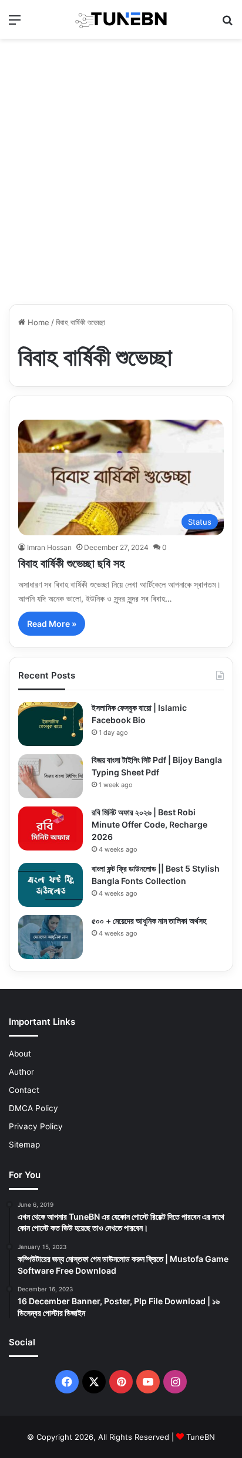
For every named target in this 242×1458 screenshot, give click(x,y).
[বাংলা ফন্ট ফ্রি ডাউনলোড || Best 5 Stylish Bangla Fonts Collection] (50, 885)
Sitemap (24, 1144)
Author (21, 1071)
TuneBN (200, 1437)
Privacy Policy (36, 1126)
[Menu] (15, 24)
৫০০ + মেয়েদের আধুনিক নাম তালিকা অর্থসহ (149, 921)
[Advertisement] (121, 171)
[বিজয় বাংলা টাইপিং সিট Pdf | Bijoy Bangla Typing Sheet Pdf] (50, 776)
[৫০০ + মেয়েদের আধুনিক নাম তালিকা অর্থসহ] (50, 937)
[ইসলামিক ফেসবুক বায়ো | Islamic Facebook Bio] (50, 724)
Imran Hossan (49, 547)
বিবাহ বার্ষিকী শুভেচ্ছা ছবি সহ (71, 563)
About (20, 1053)
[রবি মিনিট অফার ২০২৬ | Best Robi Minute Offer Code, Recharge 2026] (50, 828)
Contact (24, 1090)
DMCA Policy (33, 1108)
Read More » (51, 624)
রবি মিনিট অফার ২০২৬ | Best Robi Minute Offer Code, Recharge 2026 (149, 824)
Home (37, 322)
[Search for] (227, 24)
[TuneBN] (121, 19)
